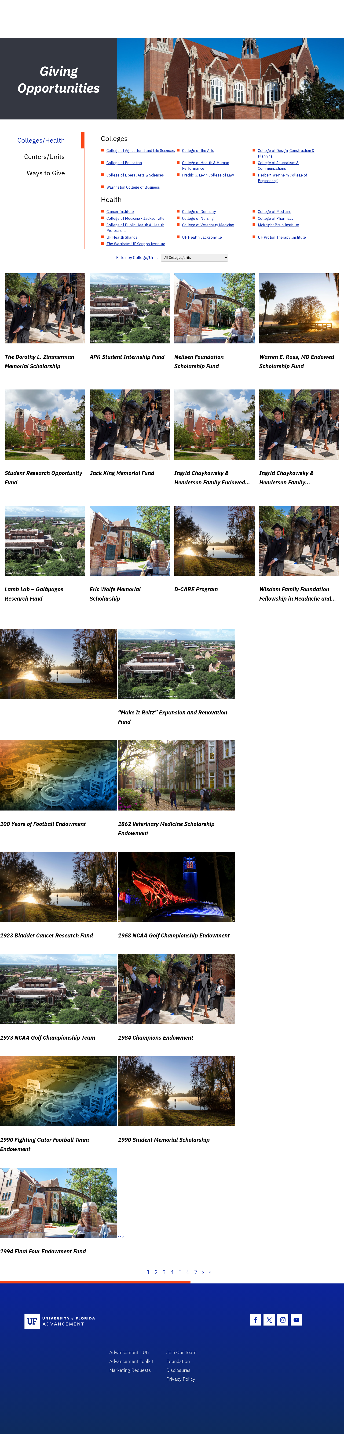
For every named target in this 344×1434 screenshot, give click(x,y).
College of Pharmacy (275, 218)
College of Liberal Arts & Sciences (135, 175)
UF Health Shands (121, 237)
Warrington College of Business (133, 187)
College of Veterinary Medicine (208, 225)
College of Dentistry (199, 211)
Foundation (178, 1361)
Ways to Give (46, 173)
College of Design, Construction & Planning (286, 153)
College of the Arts (198, 150)
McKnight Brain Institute (278, 225)
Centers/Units (44, 156)
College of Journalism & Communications (278, 165)
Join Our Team (181, 1352)
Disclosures (178, 1370)
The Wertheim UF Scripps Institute (135, 243)
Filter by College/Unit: (137, 257)
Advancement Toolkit (131, 1361)
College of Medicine (274, 211)
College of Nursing (198, 218)
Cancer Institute (120, 211)
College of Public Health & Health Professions (135, 228)
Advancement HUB (129, 1352)
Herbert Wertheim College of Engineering (282, 178)
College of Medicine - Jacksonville (135, 218)
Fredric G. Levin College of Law (208, 175)
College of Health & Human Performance (205, 165)
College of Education (124, 162)
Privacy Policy (180, 1379)
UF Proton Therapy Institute (282, 237)
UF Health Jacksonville (202, 237)
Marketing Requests (130, 1370)
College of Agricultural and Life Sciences (140, 150)
